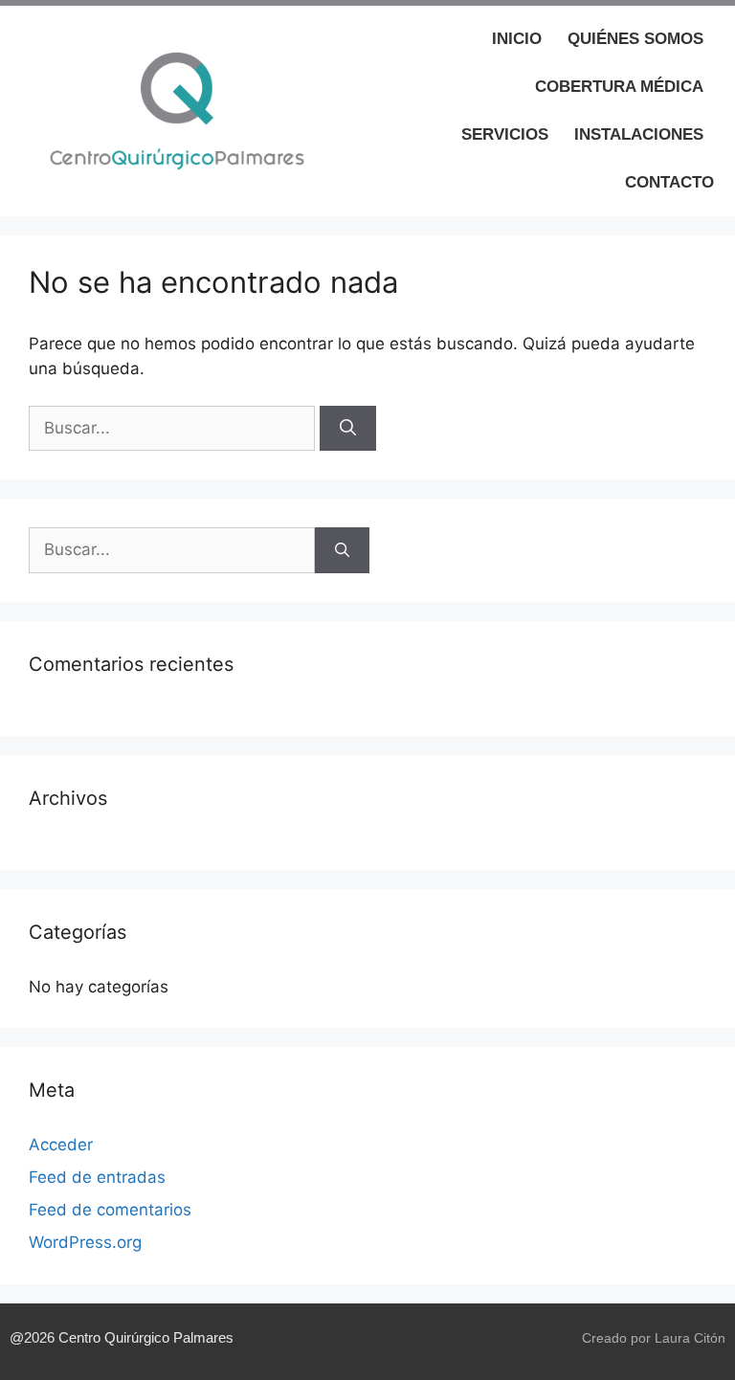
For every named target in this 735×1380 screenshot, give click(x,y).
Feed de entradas (97, 1177)
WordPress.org (85, 1242)
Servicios (504, 134)
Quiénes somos (635, 39)
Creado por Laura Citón (653, 1338)
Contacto (669, 182)
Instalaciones (638, 134)
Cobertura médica (619, 87)
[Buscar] (348, 429)
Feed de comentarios (110, 1209)
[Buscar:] (174, 427)
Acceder (61, 1144)
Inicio (517, 39)
